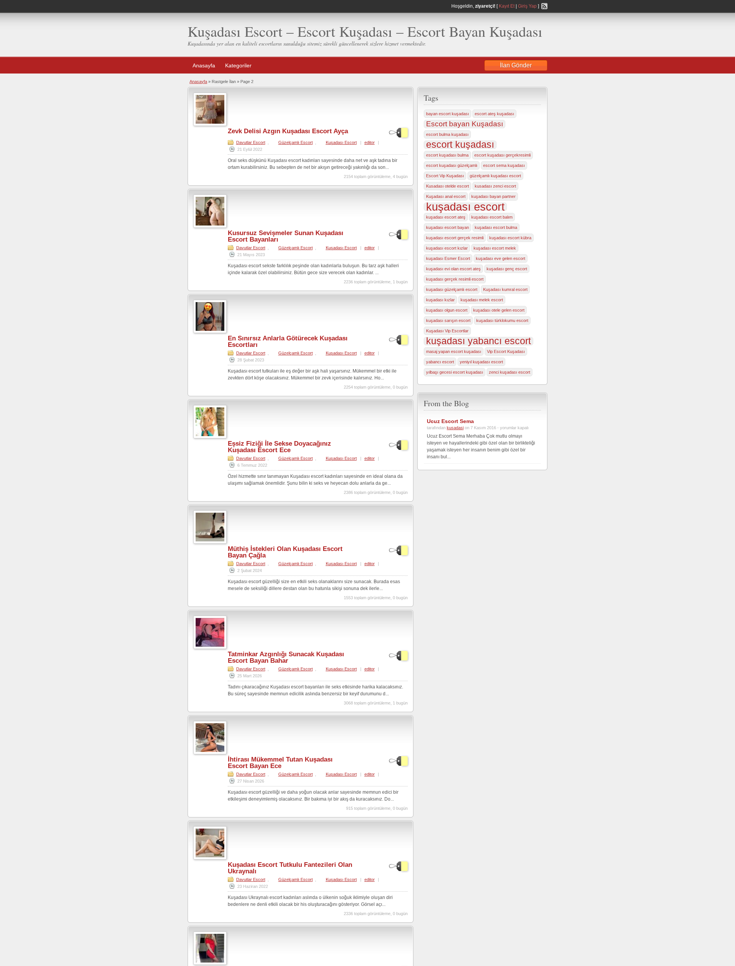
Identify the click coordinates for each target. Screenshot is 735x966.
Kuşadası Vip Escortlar (447, 331)
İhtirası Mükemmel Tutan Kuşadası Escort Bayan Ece (280, 763)
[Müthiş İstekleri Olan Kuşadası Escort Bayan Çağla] (210, 542)
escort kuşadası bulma (447, 155)
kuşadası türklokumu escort (502, 320)
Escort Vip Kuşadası (445, 175)
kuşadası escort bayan (447, 227)
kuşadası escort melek (495, 248)
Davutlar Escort (250, 142)
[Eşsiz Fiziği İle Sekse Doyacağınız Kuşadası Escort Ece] (210, 437)
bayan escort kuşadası (447, 113)
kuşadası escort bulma (496, 227)
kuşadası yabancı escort (478, 341)
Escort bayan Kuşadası (464, 124)
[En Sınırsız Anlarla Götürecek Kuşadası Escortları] (210, 331)
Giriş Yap (527, 6)
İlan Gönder (516, 65)
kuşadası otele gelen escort (498, 310)
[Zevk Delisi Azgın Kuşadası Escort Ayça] (210, 124)
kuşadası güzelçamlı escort (451, 289)
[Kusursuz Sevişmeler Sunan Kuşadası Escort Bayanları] (210, 226)
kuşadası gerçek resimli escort (454, 279)
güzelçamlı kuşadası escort (495, 175)
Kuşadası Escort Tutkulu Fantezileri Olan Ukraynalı (290, 868)
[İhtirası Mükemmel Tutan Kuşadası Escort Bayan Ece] (210, 752)
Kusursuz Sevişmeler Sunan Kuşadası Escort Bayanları (285, 236)
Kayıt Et (506, 6)
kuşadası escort (465, 207)
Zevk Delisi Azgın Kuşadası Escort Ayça (288, 131)
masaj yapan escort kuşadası (453, 351)
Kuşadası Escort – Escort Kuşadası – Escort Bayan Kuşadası (365, 31)
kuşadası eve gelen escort (500, 258)
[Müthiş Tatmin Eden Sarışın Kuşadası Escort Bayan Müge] (210, 963)
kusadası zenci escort (495, 186)
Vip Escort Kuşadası (506, 351)
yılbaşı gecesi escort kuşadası (454, 372)
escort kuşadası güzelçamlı (451, 165)
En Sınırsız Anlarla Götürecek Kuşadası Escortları (288, 341)
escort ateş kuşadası (494, 113)
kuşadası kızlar (440, 299)
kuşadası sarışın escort (448, 320)
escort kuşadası (460, 145)
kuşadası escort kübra (510, 237)
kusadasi (455, 427)
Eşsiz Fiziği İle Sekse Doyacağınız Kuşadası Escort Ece (279, 447)
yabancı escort (440, 362)
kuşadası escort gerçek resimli (454, 237)
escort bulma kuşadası (447, 134)
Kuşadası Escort (341, 142)
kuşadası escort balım (492, 217)
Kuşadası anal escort (446, 196)
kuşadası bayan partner (493, 196)
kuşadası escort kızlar (447, 248)
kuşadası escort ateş (446, 217)
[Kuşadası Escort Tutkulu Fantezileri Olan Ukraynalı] (210, 858)
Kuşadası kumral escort (505, 289)
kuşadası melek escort (482, 299)
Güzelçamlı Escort (295, 142)
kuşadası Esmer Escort (448, 258)
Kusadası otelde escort (447, 186)
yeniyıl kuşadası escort (481, 362)
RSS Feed (544, 6)
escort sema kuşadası (504, 165)
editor (369, 142)
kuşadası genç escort (507, 268)
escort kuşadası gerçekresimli (502, 155)
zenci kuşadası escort (509, 372)
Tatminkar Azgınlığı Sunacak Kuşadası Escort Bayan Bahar (286, 657)
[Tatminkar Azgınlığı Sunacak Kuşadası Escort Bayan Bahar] (210, 647)
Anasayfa (204, 65)
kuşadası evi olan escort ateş (453, 268)
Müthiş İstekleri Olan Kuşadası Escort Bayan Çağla (285, 552)
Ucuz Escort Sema (450, 421)
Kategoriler (238, 65)
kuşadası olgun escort (446, 310)
